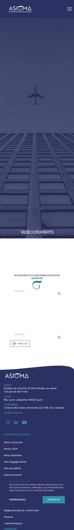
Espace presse (13, 474)
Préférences (17, 499)
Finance (8, 516)
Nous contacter (13, 442)
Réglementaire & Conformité (21, 510)
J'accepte (53, 499)
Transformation (13, 523)
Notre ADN (10, 448)
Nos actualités (12, 468)
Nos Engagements (15, 461)
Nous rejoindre (13, 455)
